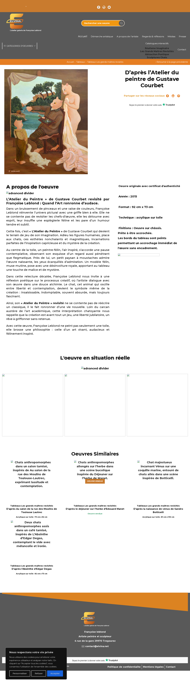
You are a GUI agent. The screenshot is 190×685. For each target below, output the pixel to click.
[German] (11, 4)
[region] (36, 663)
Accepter (55, 673)
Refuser (39, 673)
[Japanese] (18, 4)
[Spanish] (22, 4)
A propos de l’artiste (127, 36)
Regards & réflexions (153, 36)
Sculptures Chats (157, 57)
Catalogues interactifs (156, 43)
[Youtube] (109, 7)
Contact (182, 49)
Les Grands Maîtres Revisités (157, 51)
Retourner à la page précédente (172, 62)
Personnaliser (20, 673)
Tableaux (80, 62)
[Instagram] (103, 7)
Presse (182, 36)
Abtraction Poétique (157, 54)
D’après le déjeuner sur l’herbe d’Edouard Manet (95, 509)
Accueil (70, 62)
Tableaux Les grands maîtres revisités (105, 62)
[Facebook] (98, 7)
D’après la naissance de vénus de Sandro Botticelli (158, 511)
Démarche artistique (102, 36)
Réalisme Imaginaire (157, 48)
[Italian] (14, 4)
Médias (171, 36)
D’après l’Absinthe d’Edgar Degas (32, 569)
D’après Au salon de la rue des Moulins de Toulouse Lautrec (31, 511)
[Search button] (121, 23)
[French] (7, 4)
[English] (3, 4)
